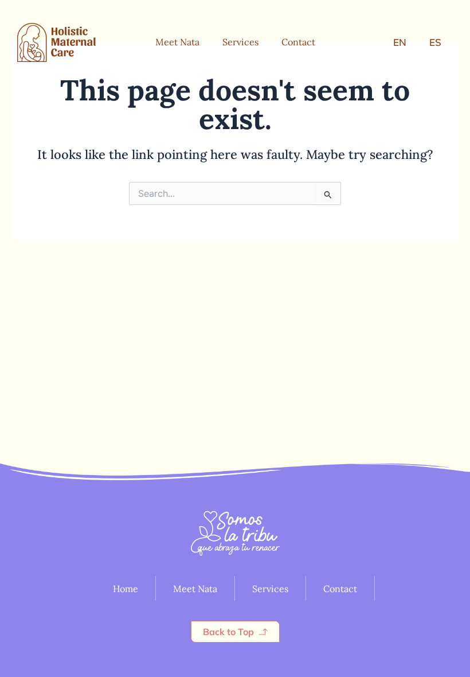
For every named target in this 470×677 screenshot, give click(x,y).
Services (240, 42)
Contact (298, 42)
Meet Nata (177, 42)
